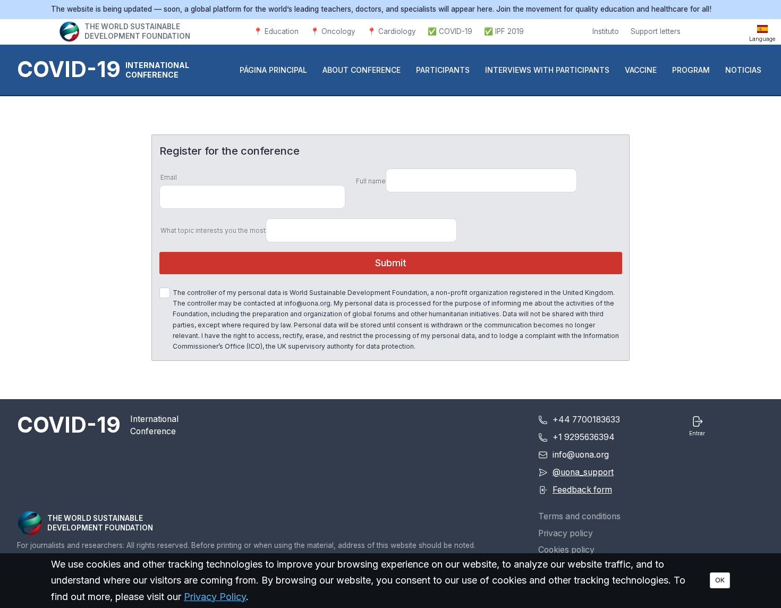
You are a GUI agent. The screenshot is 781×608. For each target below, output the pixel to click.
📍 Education (276, 31)
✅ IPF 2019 (504, 31)
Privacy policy (565, 533)
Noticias (743, 69)
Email (168, 177)
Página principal (273, 69)
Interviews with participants (547, 69)
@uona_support (583, 472)
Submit (390, 262)
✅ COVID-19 (450, 31)
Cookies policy (566, 550)
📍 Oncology (332, 31)
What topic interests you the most (213, 230)
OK (720, 580)
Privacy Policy (215, 596)
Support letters (656, 31)
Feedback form (582, 490)
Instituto (605, 31)
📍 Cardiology (391, 31)
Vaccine (641, 69)
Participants (443, 69)
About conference (361, 69)
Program (691, 69)
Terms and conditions (579, 516)
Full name (371, 181)
